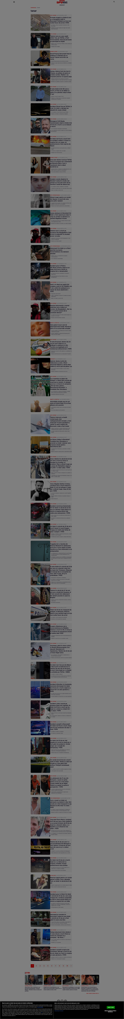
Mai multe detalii (40, 1007)
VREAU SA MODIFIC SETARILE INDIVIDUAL (110, 1011)
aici (41, 1012)
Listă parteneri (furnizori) (58, 1010)
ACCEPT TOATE (111, 1007)
